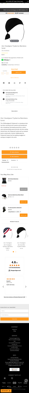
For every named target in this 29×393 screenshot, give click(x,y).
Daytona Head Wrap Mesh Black (16, 194)
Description (14, 111)
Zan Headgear (5, 50)
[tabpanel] (8, 238)
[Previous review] (3, 287)
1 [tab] (13, 251)
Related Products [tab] (14, 221)
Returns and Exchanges (20, 389)
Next (27, 236)
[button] (26, 380)
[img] (14, 265)
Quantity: (5, 70)
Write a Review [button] (15, 152)
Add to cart (24, 189)
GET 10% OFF (5, 390)
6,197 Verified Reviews (14, 267)
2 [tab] (15, 251)
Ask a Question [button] (15, 156)
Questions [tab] (13, 160)
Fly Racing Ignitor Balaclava (14, 207)
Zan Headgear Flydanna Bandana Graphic (8, 246)
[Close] (9, 390)
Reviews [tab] (4, 160)
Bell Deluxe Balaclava (13, 178)
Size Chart (14, 69)
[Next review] (25, 287)
